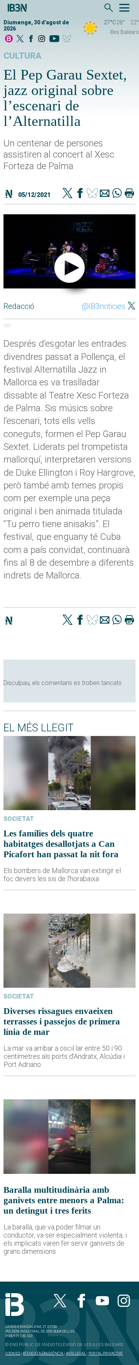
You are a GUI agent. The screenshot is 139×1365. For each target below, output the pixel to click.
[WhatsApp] (117, 194)
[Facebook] (31, 39)
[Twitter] (67, 194)
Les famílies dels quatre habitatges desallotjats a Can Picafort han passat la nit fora (61, 843)
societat (18, 818)
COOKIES (12, 1353)
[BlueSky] (68, 39)
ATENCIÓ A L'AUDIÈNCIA (43, 1353)
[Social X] (20, 39)
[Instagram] (42, 39)
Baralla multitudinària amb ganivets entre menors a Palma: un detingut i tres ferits (63, 1200)
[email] (104, 194)
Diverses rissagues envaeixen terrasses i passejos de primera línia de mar (61, 1021)
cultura (22, 56)
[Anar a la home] (9, 39)
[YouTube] (54, 39)
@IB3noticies (103, 306)
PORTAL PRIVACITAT (105, 1353)
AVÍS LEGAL (76, 1353)
